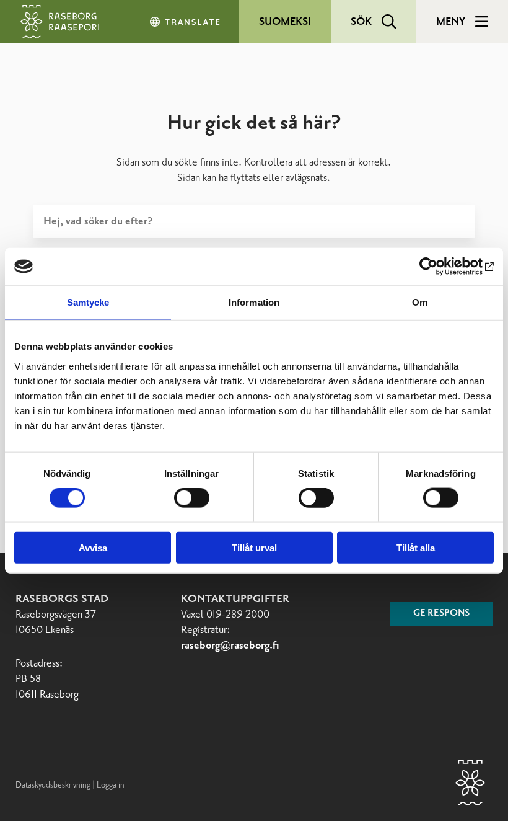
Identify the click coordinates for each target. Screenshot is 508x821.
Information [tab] (254, 302)
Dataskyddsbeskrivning (53, 785)
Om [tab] (419, 302)
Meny (450, 22)
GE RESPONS (441, 613)
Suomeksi (285, 22)
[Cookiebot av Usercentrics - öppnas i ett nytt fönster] (439, 266)
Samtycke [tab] (88, 302)
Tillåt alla (415, 547)
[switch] (191, 498)
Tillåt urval (254, 547)
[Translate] (186, 21)
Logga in (111, 785)
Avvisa (93, 547)
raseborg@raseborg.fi (230, 645)
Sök (361, 22)
